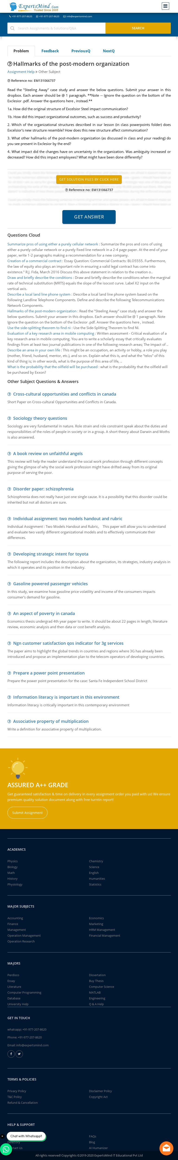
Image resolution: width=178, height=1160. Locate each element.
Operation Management (24, 935)
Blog (92, 1142)
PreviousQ (80, 50)
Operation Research (21, 941)
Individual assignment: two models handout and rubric (67, 518)
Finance (12, 924)
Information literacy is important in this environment (66, 697)
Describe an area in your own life (33, 350)
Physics (12, 861)
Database (13, 998)
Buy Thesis (96, 981)
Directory (13, 1142)
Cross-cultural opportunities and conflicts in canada (64, 394)
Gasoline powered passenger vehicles (50, 583)
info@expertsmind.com (79, 16)
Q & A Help (96, 1004)
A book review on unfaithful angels (48, 453)
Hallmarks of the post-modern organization (41, 311)
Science (94, 867)
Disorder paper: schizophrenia (43, 489)
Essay (11, 981)
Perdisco (13, 975)
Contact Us (14, 1148)
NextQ (109, 50)
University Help (18, 1004)
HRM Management (102, 930)
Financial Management (104, 935)
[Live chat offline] (166, 1148)
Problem (21, 50)
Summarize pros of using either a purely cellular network (52, 244)
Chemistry (96, 861)
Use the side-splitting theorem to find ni (39, 327)
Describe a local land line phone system (38, 294)
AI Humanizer (98, 1148)
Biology (12, 867)
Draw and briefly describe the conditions (39, 277)
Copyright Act (98, 1097)
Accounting (15, 918)
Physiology (14, 884)
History (12, 878)
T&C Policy (14, 1097)
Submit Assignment (27, 812)
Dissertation (97, 975)
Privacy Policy (16, 1091)
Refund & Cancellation (22, 1103)
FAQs (92, 1136)
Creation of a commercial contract (34, 260)
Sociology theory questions (40, 418)
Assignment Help (21, 71)
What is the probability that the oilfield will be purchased (52, 366)
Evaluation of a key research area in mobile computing (50, 333)
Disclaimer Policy (100, 1091)
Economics (96, 918)
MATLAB (95, 992)
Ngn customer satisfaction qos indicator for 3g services (68, 643)
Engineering (97, 998)
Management (16, 930)
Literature (14, 987)
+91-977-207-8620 (22, 16)
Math (11, 873)
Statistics (95, 884)
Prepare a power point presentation (49, 673)
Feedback (50, 50)
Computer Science (101, 987)
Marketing (96, 924)
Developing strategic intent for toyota (50, 554)
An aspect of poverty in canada (44, 613)
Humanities (97, 878)
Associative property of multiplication (51, 721)
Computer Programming (24, 992)
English (94, 873)
